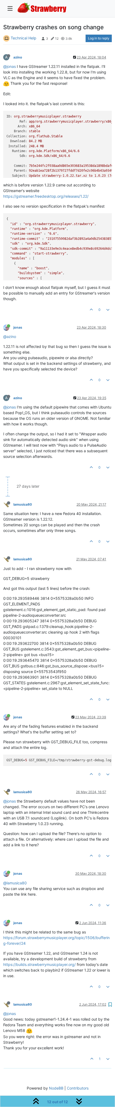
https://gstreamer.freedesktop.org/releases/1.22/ (46, 196)
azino (17, 57)
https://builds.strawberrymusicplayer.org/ (39, 964)
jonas (17, 327)
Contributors (78, 1088)
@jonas (9, 66)
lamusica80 (22, 504)
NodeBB (56, 1088)
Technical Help (23, 38)
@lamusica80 (15, 883)
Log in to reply (98, 38)
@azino (9, 336)
